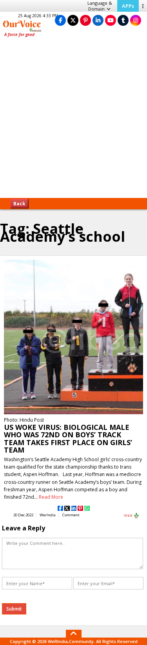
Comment (71, 514)
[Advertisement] (73, 120)
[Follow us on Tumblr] (123, 20)
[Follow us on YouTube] (110, 20)
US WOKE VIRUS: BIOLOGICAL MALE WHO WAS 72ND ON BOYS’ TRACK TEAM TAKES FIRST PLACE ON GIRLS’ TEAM (68, 438)
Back (19, 203)
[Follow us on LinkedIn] (98, 20)
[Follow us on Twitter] (72, 20)
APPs (128, 5)
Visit (128, 514)
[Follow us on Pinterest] (85, 20)
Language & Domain (99, 6)
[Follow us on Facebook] (60, 20)
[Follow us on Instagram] (135, 20)
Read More (51, 497)
